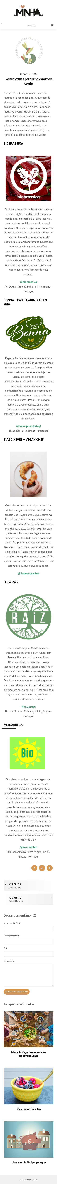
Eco (34, 74)
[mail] (50, 868)
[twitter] (42, 868)
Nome (12, 923)
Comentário (9, 960)
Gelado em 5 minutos (29, 1109)
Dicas (24, 74)
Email (12, 935)
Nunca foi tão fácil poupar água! (29, 1162)
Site (5, 948)
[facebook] (34, 868)
